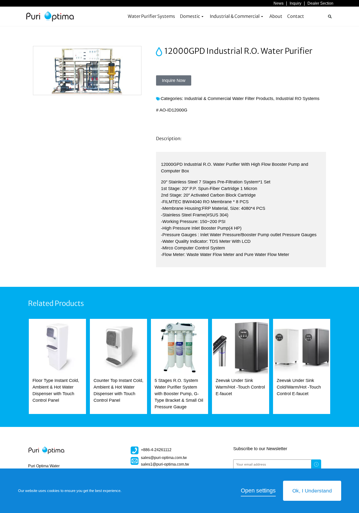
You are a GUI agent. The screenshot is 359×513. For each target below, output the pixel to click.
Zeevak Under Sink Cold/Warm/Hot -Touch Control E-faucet (299, 387)
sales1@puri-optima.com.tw (165, 464)
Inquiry (295, 3)
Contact (295, 16)
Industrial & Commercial (235, 16)
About (275, 16)
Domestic (190, 16)
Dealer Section (320, 3)
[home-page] (50, 16)
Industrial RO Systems (297, 98)
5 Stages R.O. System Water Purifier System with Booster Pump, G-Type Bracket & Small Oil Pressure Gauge (179, 393)
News (279, 3)
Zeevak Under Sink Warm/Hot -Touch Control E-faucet (240, 387)
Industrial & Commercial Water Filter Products (228, 98)
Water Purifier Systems (151, 16)
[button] (329, 16)
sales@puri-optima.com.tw (164, 457)
